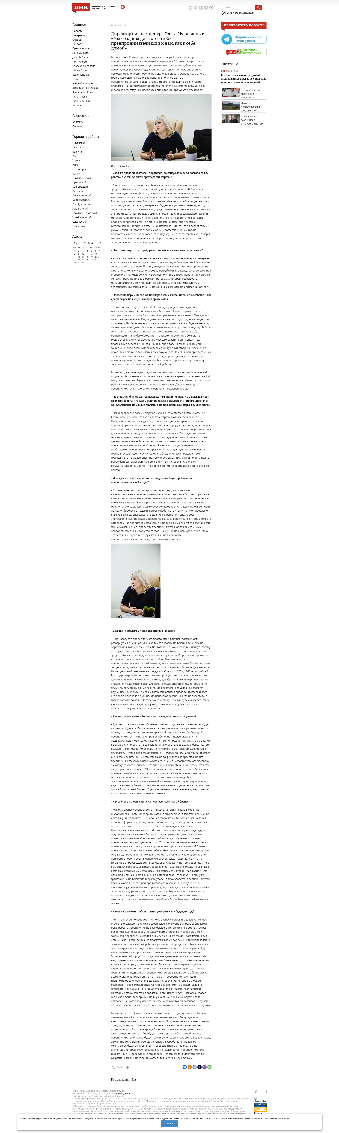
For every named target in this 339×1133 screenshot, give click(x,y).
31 (83, 262)
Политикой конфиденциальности (244, 1118)
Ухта (74, 156)
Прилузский (79, 182)
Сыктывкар (78, 142)
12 (92, 253)
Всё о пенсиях (80, 74)
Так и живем (79, 61)
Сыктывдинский (81, 178)
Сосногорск (79, 169)
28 (99, 259)
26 (91, 259)
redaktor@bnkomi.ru (124, 1093)
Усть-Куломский (81, 204)
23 (79, 259)
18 (87, 256)
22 (74, 259)
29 (74, 262)
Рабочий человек (82, 83)
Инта (75, 164)
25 (87, 259)
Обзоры (77, 39)
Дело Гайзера (80, 57)
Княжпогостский (81, 195)
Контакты (77, 121)
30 (79, 262)
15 (75, 256)
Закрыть (169, 1123)
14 (99, 253)
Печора (77, 147)
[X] (199, 1067)
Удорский (77, 191)
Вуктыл (76, 173)
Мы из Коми (79, 70)
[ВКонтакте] (185, 1067)
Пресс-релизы (81, 48)
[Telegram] (194, 1067)
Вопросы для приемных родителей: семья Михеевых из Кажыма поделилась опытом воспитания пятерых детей (243, 78)
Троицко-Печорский (84, 213)
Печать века (79, 96)
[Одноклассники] (190, 1067)
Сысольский (79, 221)
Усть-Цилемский (81, 217)
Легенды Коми (80, 52)
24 (83, 259)
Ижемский (78, 226)
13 (96, 253)
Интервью (78, 35)
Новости (77, 31)
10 (83, 253)
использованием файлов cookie (275, 1118)
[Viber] (204, 1067)
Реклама (77, 126)
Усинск (76, 160)
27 (96, 259)
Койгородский (80, 186)
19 (92, 256)
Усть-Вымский (80, 208)
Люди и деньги (81, 101)
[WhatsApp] (209, 1067)
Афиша (76, 105)
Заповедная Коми (82, 92)
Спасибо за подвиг (83, 65)
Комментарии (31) (123, 1079)
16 (79, 256)
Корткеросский (81, 199)
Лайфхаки (78, 44)
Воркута (77, 151)
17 (83, 256)
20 (96, 256)
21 (99, 256)
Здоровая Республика (85, 87)
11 (87, 253)
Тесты (75, 79)
